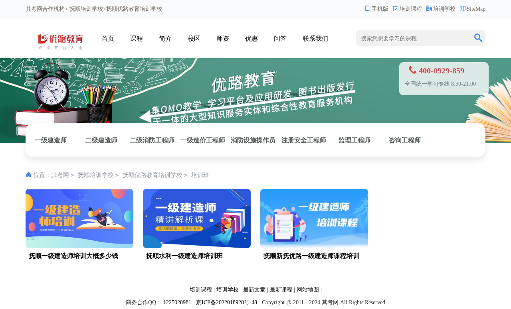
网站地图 (308, 290)
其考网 (34, 9)
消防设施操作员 (253, 140)
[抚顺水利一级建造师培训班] (197, 246)
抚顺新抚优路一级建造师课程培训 (311, 255)
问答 (280, 38)
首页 (107, 38)
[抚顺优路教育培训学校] (62, 52)
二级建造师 (101, 140)
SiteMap (476, 9)
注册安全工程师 (303, 140)
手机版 (380, 9)
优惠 (251, 38)
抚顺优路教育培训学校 (152, 175)
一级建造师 (51, 140)
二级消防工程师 (152, 140)
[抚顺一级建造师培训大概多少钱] (79, 246)
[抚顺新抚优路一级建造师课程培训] (314, 246)
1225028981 (177, 302)
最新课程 (281, 290)
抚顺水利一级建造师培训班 (184, 255)
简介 (165, 38)
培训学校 (444, 9)
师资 (222, 38)
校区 (194, 38)
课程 (136, 38)
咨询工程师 (405, 140)
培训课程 (411, 9)
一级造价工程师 (202, 140)
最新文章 (254, 290)
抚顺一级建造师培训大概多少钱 (73, 255)
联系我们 (315, 38)
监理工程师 (354, 140)
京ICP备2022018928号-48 (226, 302)
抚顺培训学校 (86, 9)
